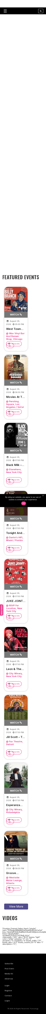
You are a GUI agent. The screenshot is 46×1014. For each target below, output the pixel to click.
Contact (8, 995)
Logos (7, 1000)
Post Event (9, 968)
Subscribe (2, 610)
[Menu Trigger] (5, 11)
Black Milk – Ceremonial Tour (14, 465)
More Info (15, 344)
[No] (43, 495)
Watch (15, 314)
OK (23, 503)
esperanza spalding (13, 805)
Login (7, 985)
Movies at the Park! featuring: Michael (15, 397)
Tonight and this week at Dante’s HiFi (15, 533)
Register (8, 990)
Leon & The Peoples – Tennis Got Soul (13, 669)
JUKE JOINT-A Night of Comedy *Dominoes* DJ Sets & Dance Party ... (15, 601)
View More (16, 906)
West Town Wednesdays (14, 329)
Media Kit (9, 973)
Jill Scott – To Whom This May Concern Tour (15, 737)
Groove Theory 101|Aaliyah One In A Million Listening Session (13, 873)
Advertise (9, 979)
